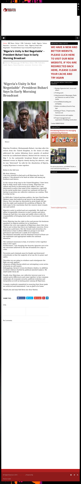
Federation (27, 43)
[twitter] (78, 6)
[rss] (78, 9)
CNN (22, 43)
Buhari (17, 43)
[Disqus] (26, 382)
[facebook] (78, 4)
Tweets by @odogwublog (58, 207)
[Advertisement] (51, 9)
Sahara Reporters (18, 65)
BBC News (11, 43)
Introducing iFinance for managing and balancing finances (63, 131)
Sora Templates (15, 479)
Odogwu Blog (21, 475)
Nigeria (39, 43)
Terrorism (21, 45)
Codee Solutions (7, 477)
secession (13, 45)
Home (5, 43)
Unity (26, 45)
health (34, 43)
